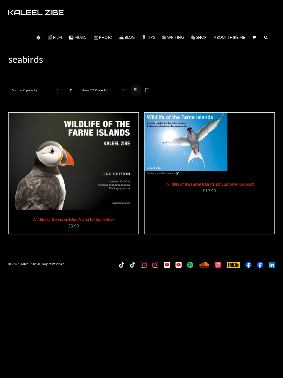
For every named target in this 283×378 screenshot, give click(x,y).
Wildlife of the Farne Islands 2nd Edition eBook (73, 219)
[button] (266, 36)
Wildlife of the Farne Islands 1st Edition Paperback (209, 184)
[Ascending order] (70, 90)
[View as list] (147, 90)
